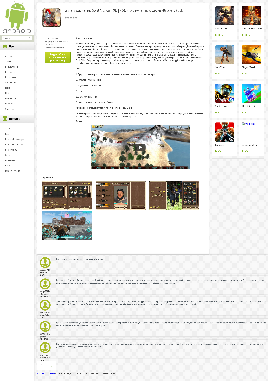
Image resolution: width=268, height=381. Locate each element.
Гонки (7, 87)
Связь (8, 154)
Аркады (8, 56)
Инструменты (11, 149)
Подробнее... (219, 35)
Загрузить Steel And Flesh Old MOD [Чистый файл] (58, 57)
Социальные (11, 160)
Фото (8, 165)
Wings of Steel (248, 67)
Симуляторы (11, 98)
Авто (7, 128)
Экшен (8, 61)
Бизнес (8, 133)
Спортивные (11, 103)
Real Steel (219, 144)
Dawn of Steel (221, 28)
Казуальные (10, 77)
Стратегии (10, 108)
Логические (10, 82)
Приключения (11, 66)
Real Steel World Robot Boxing (222, 107)
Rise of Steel (220, 67)
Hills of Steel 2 (248, 106)
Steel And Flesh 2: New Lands (252, 30)
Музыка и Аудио (12, 170)
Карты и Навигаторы (14, 144)
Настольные (11, 71)
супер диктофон (249, 144)
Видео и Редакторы (14, 139)
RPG (7, 93)
